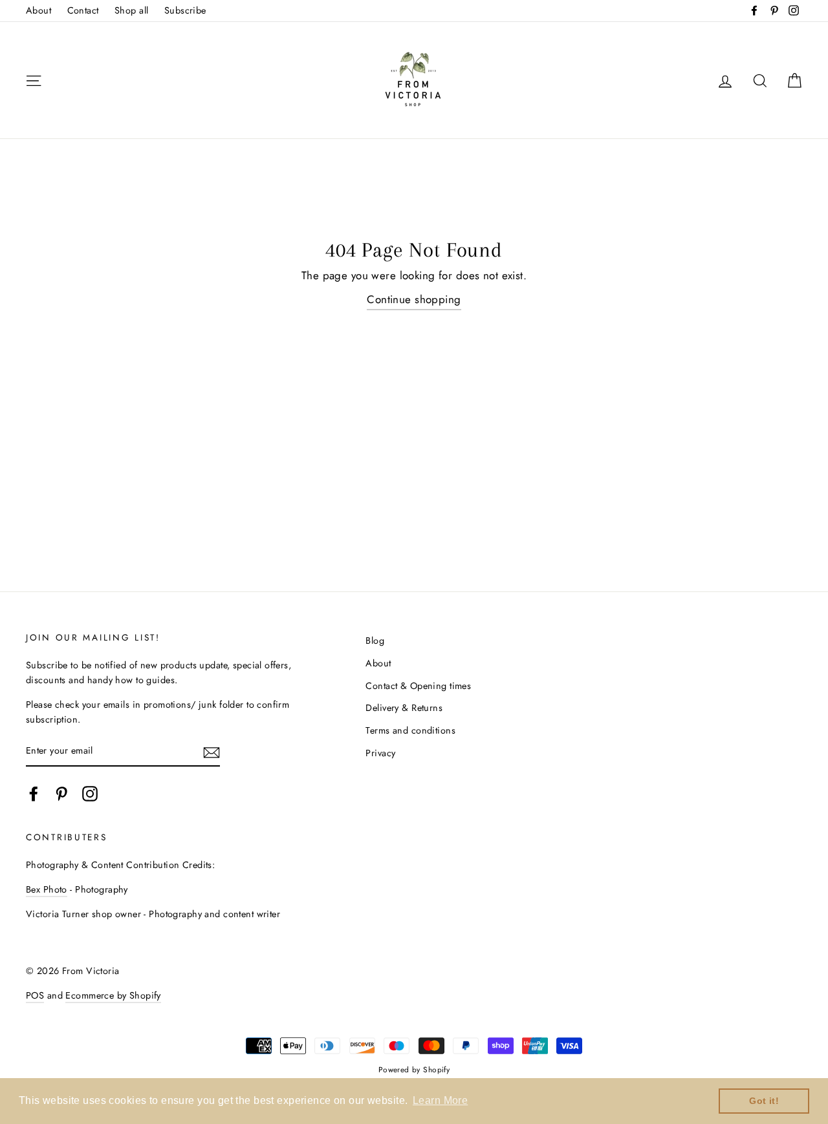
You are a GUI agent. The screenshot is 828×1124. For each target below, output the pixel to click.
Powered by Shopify (414, 1069)
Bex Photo (46, 889)
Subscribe (185, 10)
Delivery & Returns (403, 707)
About (38, 10)
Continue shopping (414, 299)
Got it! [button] (764, 1101)
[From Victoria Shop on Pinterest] (61, 794)
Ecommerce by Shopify (113, 995)
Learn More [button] (440, 1100)
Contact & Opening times (418, 685)
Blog (374, 640)
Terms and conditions (410, 730)
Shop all (131, 10)
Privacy (380, 753)
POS (35, 995)
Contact (83, 10)
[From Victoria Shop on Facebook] (33, 794)
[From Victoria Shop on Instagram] (90, 794)
